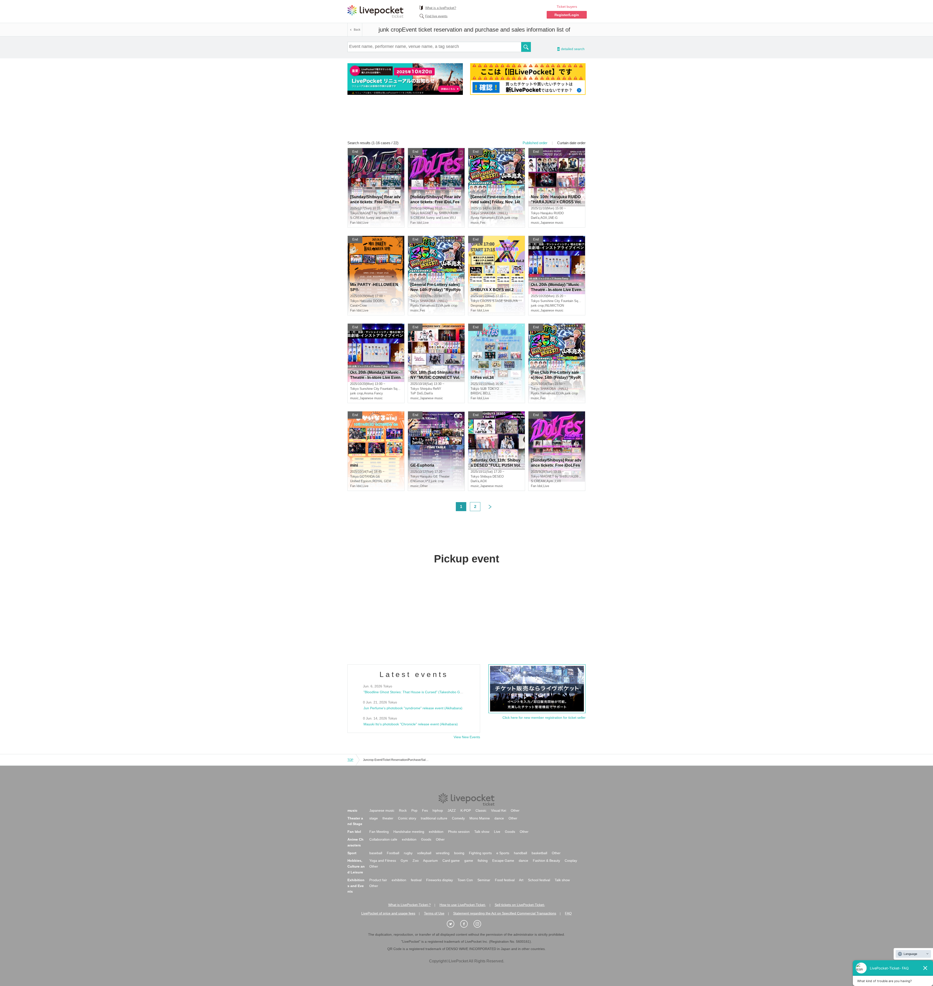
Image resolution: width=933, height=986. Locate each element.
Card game (451, 860)
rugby (408, 853)
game (468, 860)
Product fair (378, 880)
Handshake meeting (408, 832)
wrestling (442, 853)
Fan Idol (354, 832)
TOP (350, 760)
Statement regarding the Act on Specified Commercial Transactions (504, 913)
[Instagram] (480, 924)
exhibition (436, 832)
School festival (539, 880)
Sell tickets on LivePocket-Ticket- (520, 905)
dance (499, 818)
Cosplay (571, 860)
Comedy (458, 818)
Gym (404, 860)
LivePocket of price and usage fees (388, 913)
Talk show (481, 832)
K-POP (465, 810)
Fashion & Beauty (546, 860)
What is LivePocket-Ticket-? (409, 905)
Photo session (459, 832)
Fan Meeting (379, 832)
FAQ (568, 913)
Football (393, 853)
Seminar (483, 880)
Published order (535, 143)
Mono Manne (479, 818)
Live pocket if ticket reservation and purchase (375, 11)
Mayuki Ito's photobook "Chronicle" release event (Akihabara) (410, 724)
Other (515, 810)
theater (387, 818)
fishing (483, 860)
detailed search (572, 49)
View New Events (467, 737)
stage (373, 818)
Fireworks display (439, 880)
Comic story (407, 818)
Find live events (436, 16)
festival (416, 880)
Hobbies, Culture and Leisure (356, 866)
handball (520, 853)
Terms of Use (434, 913)
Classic (480, 810)
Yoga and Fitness (382, 860)
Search (526, 47)
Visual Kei (498, 810)
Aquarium (430, 860)
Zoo (416, 860)
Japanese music (381, 810)
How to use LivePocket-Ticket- (463, 905)
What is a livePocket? (440, 8)
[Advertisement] (466, 121)
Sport (351, 853)
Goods (510, 832)
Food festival (505, 880)
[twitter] (453, 924)
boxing (459, 853)
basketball (539, 853)
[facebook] (466, 924)
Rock (403, 810)
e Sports (502, 853)
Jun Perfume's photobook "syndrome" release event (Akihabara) (412, 708)
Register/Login (566, 15)
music (352, 810)
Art (521, 880)
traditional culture (434, 818)
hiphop (437, 810)
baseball (375, 853)
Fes (425, 810)
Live (497, 832)
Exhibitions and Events (355, 886)
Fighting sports (480, 853)
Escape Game (503, 860)
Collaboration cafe (383, 839)
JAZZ (452, 810)
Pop (414, 810)
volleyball (424, 853)
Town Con (465, 880)
